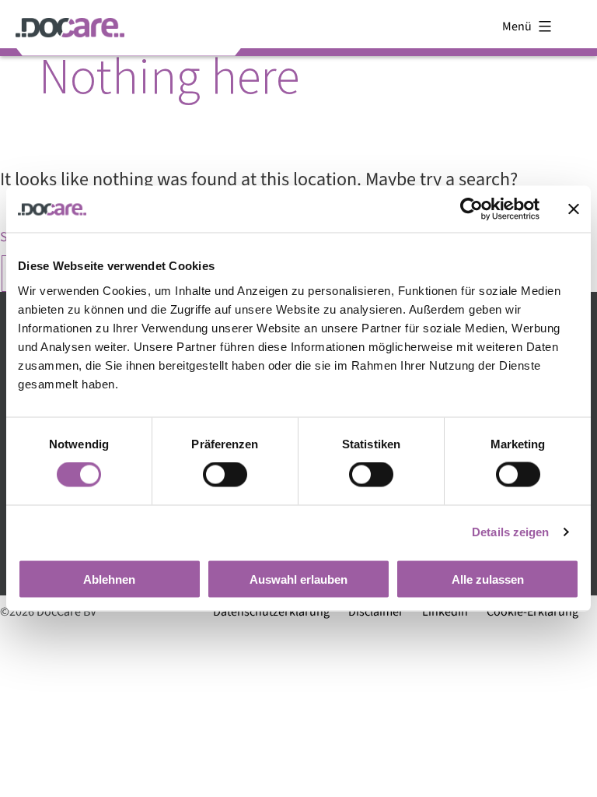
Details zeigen (510, 532)
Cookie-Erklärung (532, 611)
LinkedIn (445, 611)
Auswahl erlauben (298, 578)
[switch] (225, 474)
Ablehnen (109, 578)
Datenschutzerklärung (271, 611)
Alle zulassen (488, 578)
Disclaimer (375, 611)
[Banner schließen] (573, 209)
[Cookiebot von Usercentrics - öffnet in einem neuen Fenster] (471, 209)
